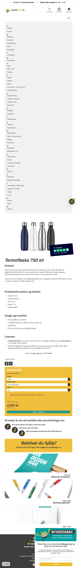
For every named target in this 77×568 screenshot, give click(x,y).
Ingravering (11, 382)
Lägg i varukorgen (38, 412)
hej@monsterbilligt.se (50, 447)
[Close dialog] (75, 529)
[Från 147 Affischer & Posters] (38, 463)
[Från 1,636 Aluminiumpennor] (38, 488)
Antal (9, 387)
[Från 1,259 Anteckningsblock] (38, 514)
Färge (9, 376)
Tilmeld (56, 564)
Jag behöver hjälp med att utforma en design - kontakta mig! (26, 395)
